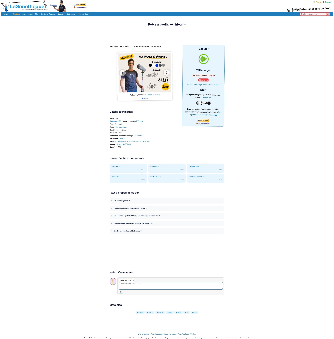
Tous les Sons (83, 14)
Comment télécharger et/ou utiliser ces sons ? (203, 84)
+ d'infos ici (206, 98)
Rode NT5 (144, 141)
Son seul (118, 124)
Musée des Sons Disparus (45, 14)
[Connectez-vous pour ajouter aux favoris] (185, 25)
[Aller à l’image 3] (147, 98)
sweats (157, 95)
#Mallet (170, 312)
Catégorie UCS (115, 121)
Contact (193, 334)
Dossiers (61, 14)
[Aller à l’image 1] (142, 98)
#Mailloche (160, 312)
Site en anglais (143, 334)
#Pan (186, 312)
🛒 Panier (317, 2)
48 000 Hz (138, 136)
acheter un (209, 115)
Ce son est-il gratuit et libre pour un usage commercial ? (137, 216)
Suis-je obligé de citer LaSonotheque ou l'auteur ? (134, 223)
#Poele (194, 312)
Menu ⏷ (7, 14)
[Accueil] (167, 6)
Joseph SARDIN (123, 144)
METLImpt (139, 121)
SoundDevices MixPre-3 (127, 141)
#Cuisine (150, 312)
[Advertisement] (167, 36)
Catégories (71, 14)
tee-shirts (148, 95)
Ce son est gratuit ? (122, 201)
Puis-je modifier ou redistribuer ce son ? (130, 208)
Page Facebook (157, 334)
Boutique (16, 14)
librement (198, 338)
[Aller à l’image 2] (144, 98)
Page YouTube (183, 334)
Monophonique (121, 127)
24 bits (122, 139)
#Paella (178, 312)
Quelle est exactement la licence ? (128, 231)
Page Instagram (170, 334)
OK (121, 292)
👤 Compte (327, 2)
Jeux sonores (27, 14)
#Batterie (140, 312)
